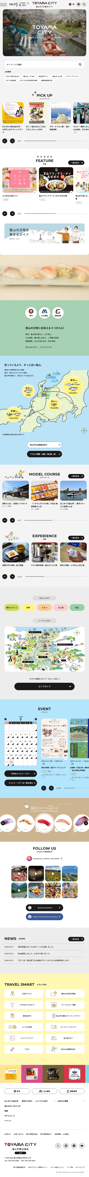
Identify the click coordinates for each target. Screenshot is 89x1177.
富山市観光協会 (32, 1134)
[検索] (80, 64)
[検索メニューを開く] (84, 4)
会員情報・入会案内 (61, 1134)
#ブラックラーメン (72, 76)
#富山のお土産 (57, 76)
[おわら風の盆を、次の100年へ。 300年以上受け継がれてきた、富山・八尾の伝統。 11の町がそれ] (19, 873)
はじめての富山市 (11, 1101)
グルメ (44, 607)
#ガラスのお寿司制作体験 (28, 80)
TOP (20, 1153)
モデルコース (9, 1115)
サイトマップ (80, 1167)
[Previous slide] (4, 140)
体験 (28, 607)
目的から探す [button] (27, 1101)
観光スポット (11, 607)
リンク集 (70, 1167)
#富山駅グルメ (43, 76)
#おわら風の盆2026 (12, 76)
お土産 (61, 607)
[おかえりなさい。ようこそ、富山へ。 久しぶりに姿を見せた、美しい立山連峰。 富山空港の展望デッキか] (70, 873)
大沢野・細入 (43, 657)
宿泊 (77, 607)
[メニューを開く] (3, 4)
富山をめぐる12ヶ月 (12, 1106)
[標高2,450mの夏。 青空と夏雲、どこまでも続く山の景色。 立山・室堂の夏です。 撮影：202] (19, 890)
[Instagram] (66, 1146)
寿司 (31, 315)
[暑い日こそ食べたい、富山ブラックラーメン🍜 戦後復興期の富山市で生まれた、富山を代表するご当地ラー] (53, 890)
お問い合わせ (18, 1134)
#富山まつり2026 (29, 76)
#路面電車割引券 (46, 80)
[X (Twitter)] (58, 1146)
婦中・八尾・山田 (28, 662)
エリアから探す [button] (42, 1101)
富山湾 (35, 632)
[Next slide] (12, 140)
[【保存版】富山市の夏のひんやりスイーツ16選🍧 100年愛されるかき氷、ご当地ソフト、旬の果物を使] (70, 890)
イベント (7, 1120)
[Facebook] (74, 1146)
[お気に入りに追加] (35, 193)
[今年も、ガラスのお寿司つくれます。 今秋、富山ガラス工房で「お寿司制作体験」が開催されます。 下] (36, 890)
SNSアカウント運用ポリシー (38, 1167)
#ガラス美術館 (11, 80)
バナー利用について (57, 1167)
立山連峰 (44, 315)
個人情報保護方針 (19, 1167)
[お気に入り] (78, 4)
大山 (63, 660)
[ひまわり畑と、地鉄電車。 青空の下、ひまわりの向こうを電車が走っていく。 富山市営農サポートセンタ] (53, 873)
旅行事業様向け (46, 1134)
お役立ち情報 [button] (63, 1101)
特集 (6, 1111)
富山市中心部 (65, 644)
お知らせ (7, 1134)
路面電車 (58, 315)
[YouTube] (82, 1146)
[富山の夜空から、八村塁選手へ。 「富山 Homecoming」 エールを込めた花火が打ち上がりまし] (36, 873)
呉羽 (23, 648)
